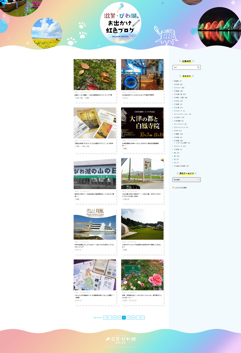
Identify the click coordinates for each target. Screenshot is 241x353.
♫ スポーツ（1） (180, 111)
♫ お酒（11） (179, 107)
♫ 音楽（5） (178, 149)
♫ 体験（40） (179, 140)
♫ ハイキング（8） (180, 124)
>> (143, 317)
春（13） (177, 153)
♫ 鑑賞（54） (179, 134)
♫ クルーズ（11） (180, 146)
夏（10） (177, 156)
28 (133, 317)
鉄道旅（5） (178, 81)
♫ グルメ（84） (179, 87)
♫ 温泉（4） (178, 104)
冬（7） (177, 162)
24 (114, 317)
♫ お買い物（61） (180, 94)
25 (119, 317)
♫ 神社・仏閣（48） (181, 97)
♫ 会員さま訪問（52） (182, 166)
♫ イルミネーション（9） (183, 114)
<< (105, 317)
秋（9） (177, 159)
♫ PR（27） (178, 130)
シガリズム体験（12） (183, 143)
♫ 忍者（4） (178, 137)
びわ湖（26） (178, 84)
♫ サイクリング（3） (181, 127)
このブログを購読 (181, 187)
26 (124, 317)
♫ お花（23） (179, 101)
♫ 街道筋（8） (179, 121)
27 (128, 317)
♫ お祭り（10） (179, 117)
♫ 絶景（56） (179, 91)
